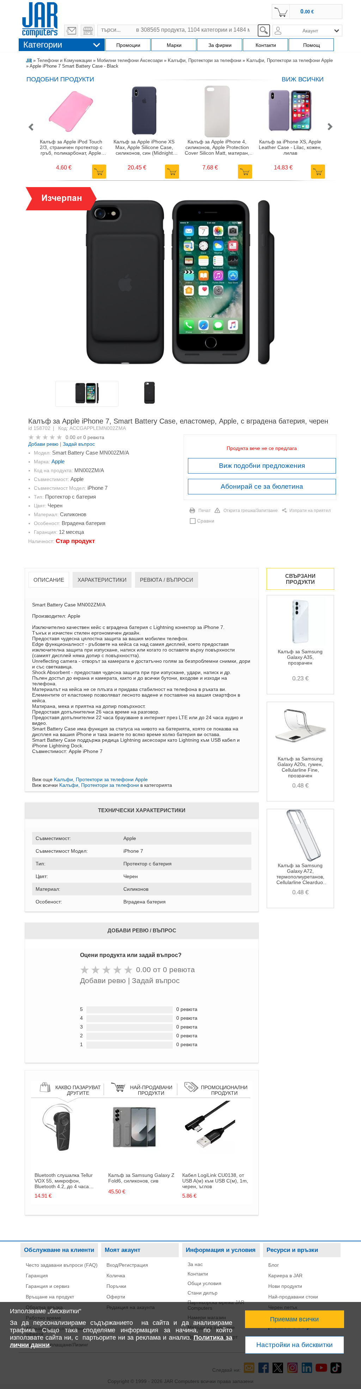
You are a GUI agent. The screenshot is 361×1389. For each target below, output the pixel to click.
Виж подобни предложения (262, 465)
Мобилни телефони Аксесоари (130, 60)
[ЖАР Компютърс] (40, 18)
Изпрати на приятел (310, 510)
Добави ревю (43, 444)
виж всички (303, 79)
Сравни (205, 521)
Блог (273, 1265)
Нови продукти (285, 1286)
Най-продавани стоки (293, 1297)
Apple (58, 461)
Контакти (198, 1274)
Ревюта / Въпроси (166, 580)
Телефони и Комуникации (64, 60)
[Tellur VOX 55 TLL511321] (61, 1152)
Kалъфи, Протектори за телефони (204, 60)
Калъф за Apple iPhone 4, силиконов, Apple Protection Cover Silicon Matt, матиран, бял (217, 147)
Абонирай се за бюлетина (262, 486)
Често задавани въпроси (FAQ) (62, 1265)
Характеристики (102, 580)
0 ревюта (93, 437)
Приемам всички (294, 1319)
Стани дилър (203, 1293)
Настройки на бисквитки (294, 1344)
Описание (48, 580)
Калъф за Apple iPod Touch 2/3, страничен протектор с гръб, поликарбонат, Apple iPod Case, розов (71, 147)
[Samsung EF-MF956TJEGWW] (134, 1152)
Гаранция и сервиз (47, 1286)
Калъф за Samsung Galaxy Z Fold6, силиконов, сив (141, 1178)
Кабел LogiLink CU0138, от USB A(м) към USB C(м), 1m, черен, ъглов (215, 1180)
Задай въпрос (79, 444)
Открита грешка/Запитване (251, 510)
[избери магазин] (87, 30)
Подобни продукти (60, 79)
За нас (195, 1264)
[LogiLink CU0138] (208, 1152)
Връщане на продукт (50, 1297)
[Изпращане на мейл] (71, 30)
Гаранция (37, 1275)
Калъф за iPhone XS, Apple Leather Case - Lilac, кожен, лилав (290, 147)
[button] (30, 127)
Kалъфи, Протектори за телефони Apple (289, 60)
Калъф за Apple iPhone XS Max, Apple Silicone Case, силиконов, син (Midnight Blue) (144, 147)
